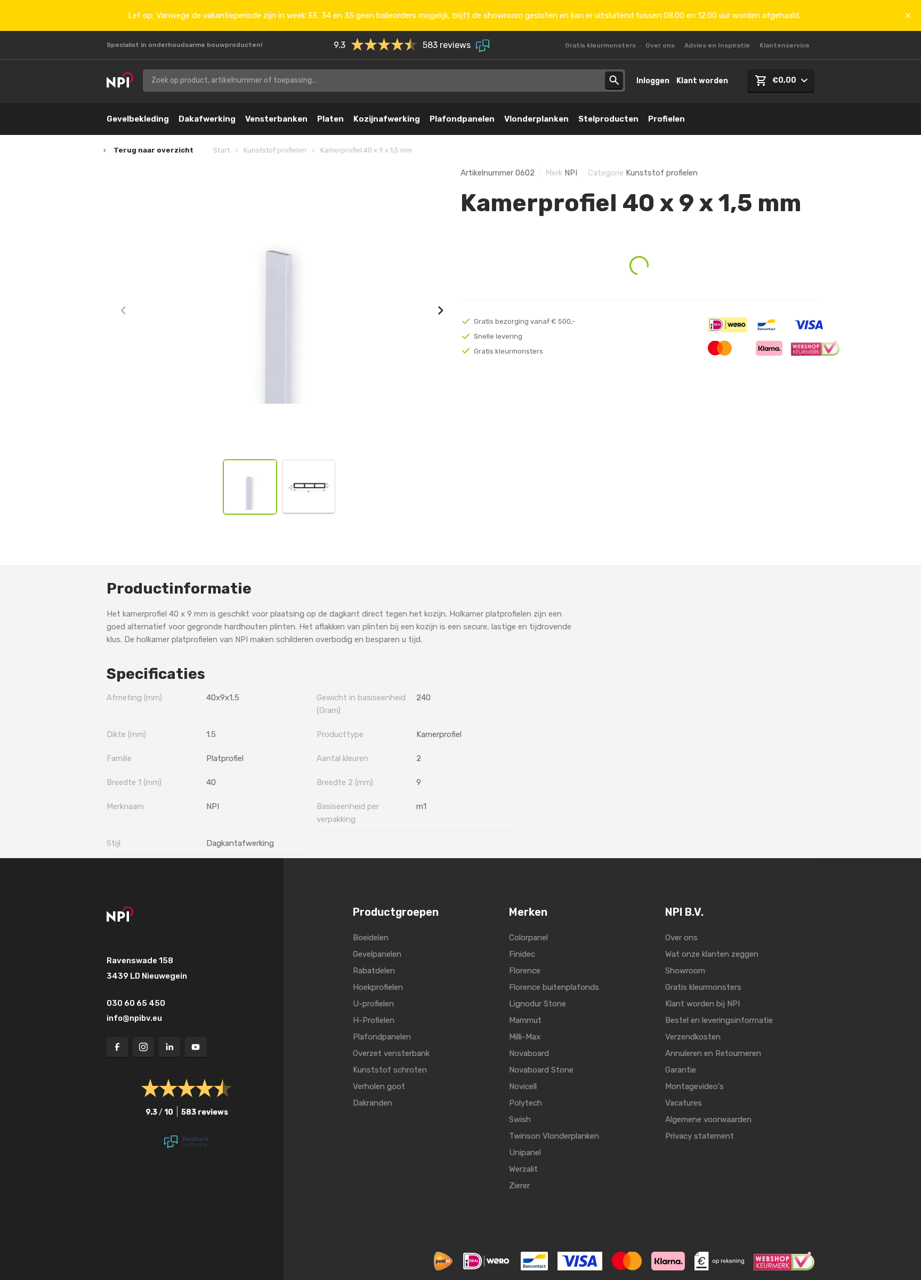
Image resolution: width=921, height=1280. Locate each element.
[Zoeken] (614, 80)
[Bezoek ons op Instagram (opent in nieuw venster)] (143, 1047)
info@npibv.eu (134, 1018)
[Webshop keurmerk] (784, 1261)
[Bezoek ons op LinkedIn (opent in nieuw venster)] (169, 1047)
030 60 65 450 (136, 1003)
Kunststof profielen (275, 150)
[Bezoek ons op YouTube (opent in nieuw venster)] (195, 1047)
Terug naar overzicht (153, 150)
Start (221, 150)
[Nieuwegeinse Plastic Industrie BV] (120, 80)
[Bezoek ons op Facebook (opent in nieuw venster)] (117, 1047)
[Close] (908, 15)
